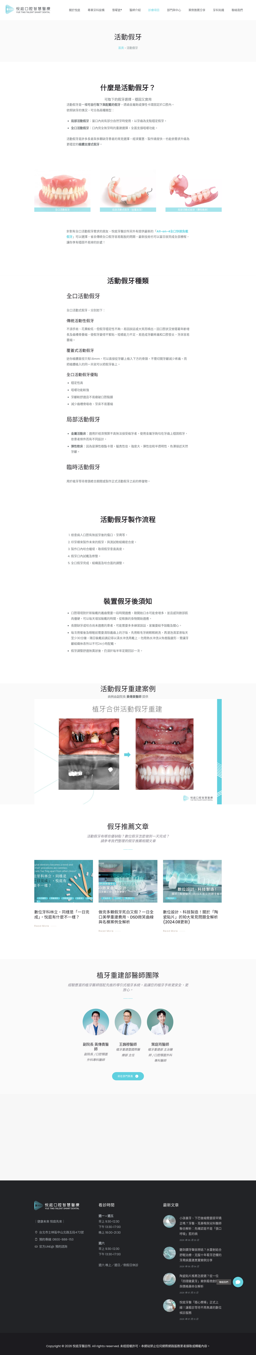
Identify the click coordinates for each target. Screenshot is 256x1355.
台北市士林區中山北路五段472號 (61, 1232)
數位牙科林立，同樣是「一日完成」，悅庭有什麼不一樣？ (61, 914)
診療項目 (153, 10)
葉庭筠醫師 (160, 1044)
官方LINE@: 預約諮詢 (53, 1246)
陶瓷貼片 (129, 898)
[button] (238, 1282)
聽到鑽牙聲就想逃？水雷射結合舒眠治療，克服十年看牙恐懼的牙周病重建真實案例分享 (201, 1255)
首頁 (121, 48)
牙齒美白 (54, 898)
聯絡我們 (237, 10)
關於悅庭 (74, 10)
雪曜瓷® (117, 10)
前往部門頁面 (125, 1076)
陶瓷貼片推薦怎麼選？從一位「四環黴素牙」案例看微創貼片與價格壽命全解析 (201, 1281)
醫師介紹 (135, 10)
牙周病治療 (67, 898)
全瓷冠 (79, 898)
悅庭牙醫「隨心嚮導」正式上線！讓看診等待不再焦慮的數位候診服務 (201, 1307)
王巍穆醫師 (128, 1044)
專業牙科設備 (96, 10)
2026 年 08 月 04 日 (189, 1266)
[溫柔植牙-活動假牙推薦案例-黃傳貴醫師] (128, 751)
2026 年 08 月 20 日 (189, 1240)
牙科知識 (218, 10)
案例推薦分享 (197, 10)
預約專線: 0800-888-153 (56, 1239)
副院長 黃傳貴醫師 (96, 1047)
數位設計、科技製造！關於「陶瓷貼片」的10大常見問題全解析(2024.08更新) (190, 917)
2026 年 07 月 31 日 (189, 1292)
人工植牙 (42, 898)
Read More (41, 926)
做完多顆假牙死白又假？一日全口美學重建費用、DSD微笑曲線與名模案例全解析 (126, 917)
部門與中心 (174, 10)
